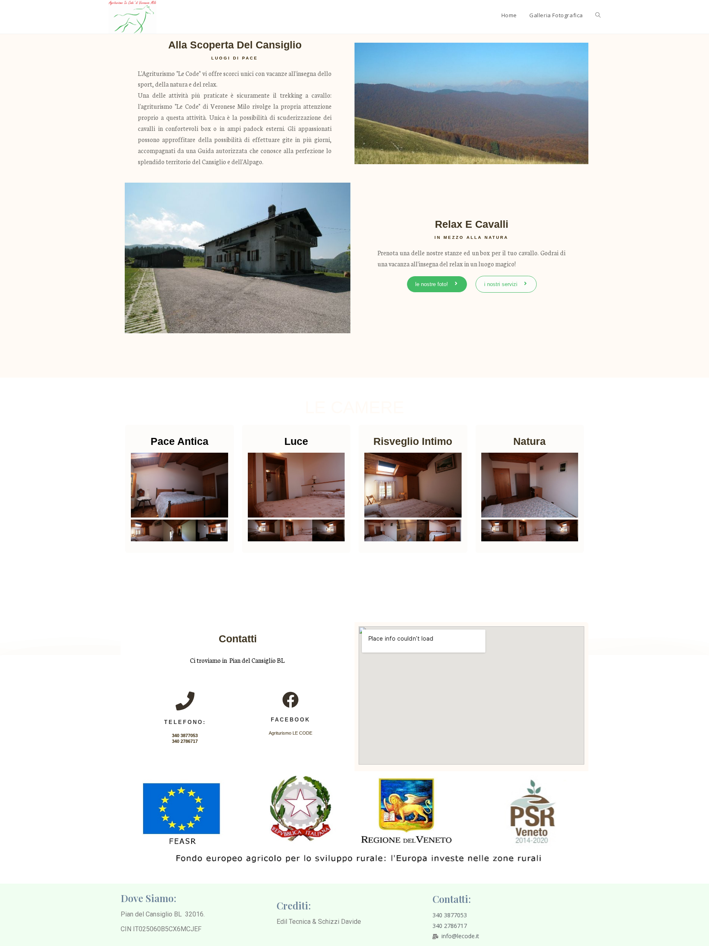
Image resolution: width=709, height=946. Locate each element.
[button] (437, 284)
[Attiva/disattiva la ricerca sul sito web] (598, 15)
